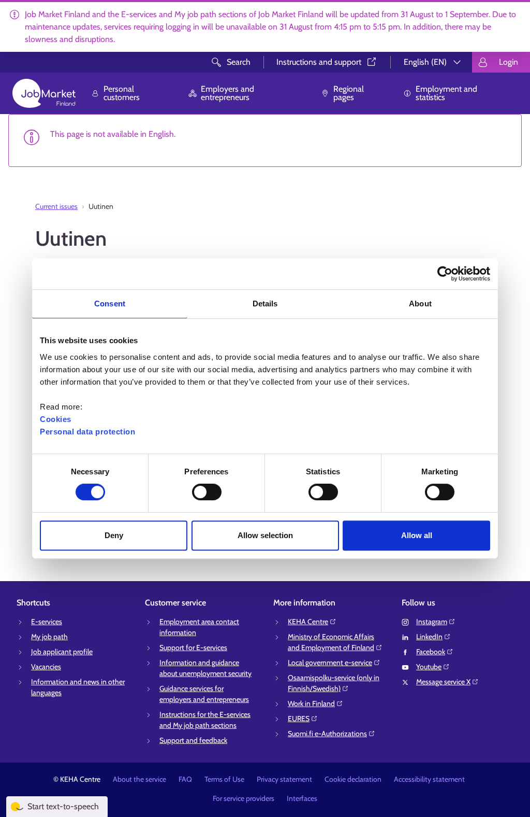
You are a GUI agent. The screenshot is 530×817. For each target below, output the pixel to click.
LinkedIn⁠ (429, 636)
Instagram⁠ (431, 621)
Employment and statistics (446, 93)
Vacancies (46, 666)
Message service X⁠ (443, 681)
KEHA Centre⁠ (308, 621)
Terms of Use (224, 779)
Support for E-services (193, 647)
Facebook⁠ (430, 651)
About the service (139, 779)
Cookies (55, 419)
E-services (46, 621)
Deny (114, 535)
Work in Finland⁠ (311, 703)
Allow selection (265, 535)
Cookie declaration (353, 779)
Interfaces (302, 798)
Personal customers (122, 93)
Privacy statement (284, 779)
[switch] (207, 492)
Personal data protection (87, 431)
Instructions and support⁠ (318, 62)
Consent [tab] (109, 303)
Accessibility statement (429, 779)
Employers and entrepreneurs (227, 93)
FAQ (185, 779)
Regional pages (348, 93)
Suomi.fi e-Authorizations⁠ (327, 733)
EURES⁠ (299, 718)
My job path (49, 636)
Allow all (416, 535)
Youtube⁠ (428, 666)
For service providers (243, 798)
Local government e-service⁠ (330, 662)
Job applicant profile (62, 651)
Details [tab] (265, 303)
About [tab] (420, 303)
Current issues (56, 206)
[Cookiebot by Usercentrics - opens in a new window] (445, 273)
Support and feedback (193, 740)
